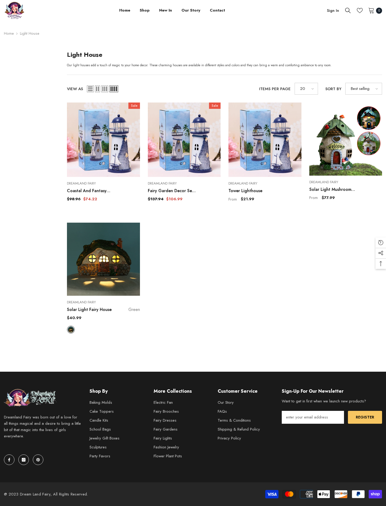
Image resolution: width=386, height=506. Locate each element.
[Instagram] (23, 459)
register (365, 417)
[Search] (348, 10)
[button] (90, 88)
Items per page (275, 89)
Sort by (333, 89)
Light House (29, 33)
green (71, 330)
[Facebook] (9, 459)
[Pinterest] (38, 459)
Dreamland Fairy (81, 183)
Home (9, 33)
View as (75, 89)
